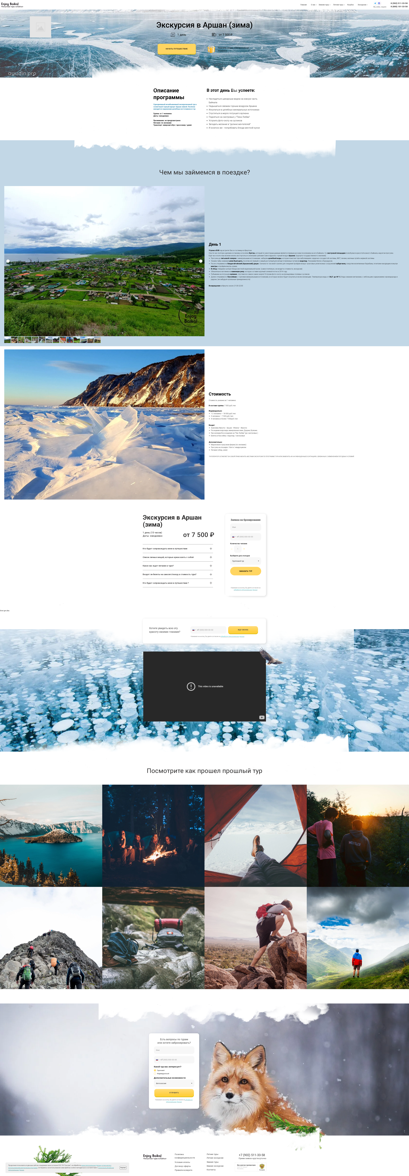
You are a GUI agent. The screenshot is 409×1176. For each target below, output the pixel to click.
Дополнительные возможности (170, 1078)
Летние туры (338, 5)
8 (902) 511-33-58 (399, 3)
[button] (177, 49)
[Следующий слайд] (200, 261)
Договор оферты (183, 1166)
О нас (313, 5)
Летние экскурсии (215, 1158)
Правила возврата (183, 1170)
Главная (303, 5)
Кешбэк (350, 5)
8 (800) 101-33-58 (399, 6)
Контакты (211, 1169)
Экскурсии (362, 5)
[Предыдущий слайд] (8, 261)
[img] (12, 5)
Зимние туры (324, 5)
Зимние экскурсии (215, 1166)
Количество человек (238, 544)
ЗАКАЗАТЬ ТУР (245, 571)
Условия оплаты (182, 1162)
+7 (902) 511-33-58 (252, 1155)
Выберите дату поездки (240, 556)
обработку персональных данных (232, 636)
